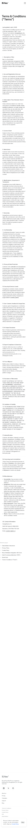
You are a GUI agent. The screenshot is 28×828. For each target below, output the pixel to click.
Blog (3, 803)
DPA (3, 814)
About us (4, 793)
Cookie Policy (5, 812)
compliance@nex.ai (10, 531)
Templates (4, 798)
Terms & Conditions (6, 808)
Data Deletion (5, 816)
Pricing (3, 795)
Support (4, 800)
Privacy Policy (5, 810)
